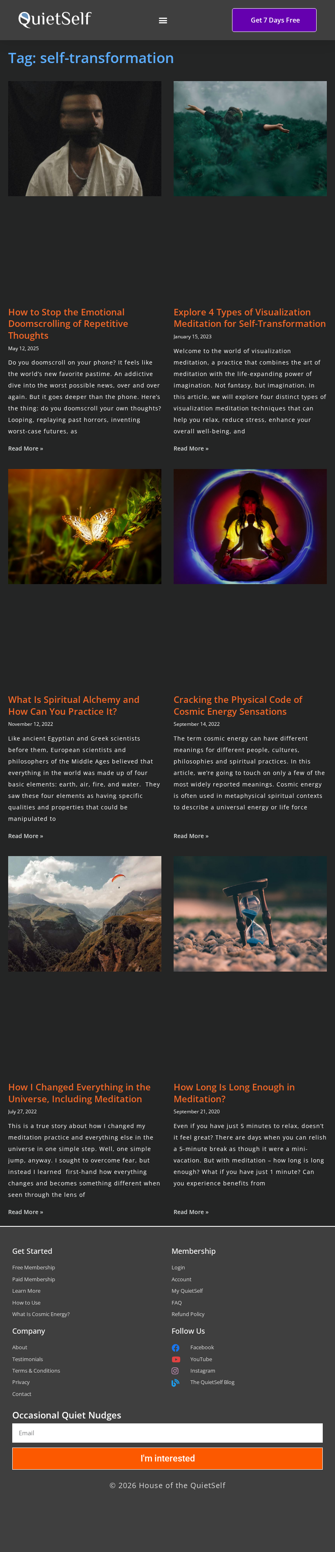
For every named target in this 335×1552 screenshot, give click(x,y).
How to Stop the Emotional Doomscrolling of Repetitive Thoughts (68, 323)
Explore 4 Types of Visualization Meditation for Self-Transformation (250, 318)
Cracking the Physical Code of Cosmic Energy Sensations (238, 705)
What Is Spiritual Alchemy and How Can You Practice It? (74, 705)
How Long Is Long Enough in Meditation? (234, 1093)
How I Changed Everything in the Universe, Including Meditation (79, 1093)
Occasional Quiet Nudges (66, 1415)
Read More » (25, 448)
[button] (163, 20)
